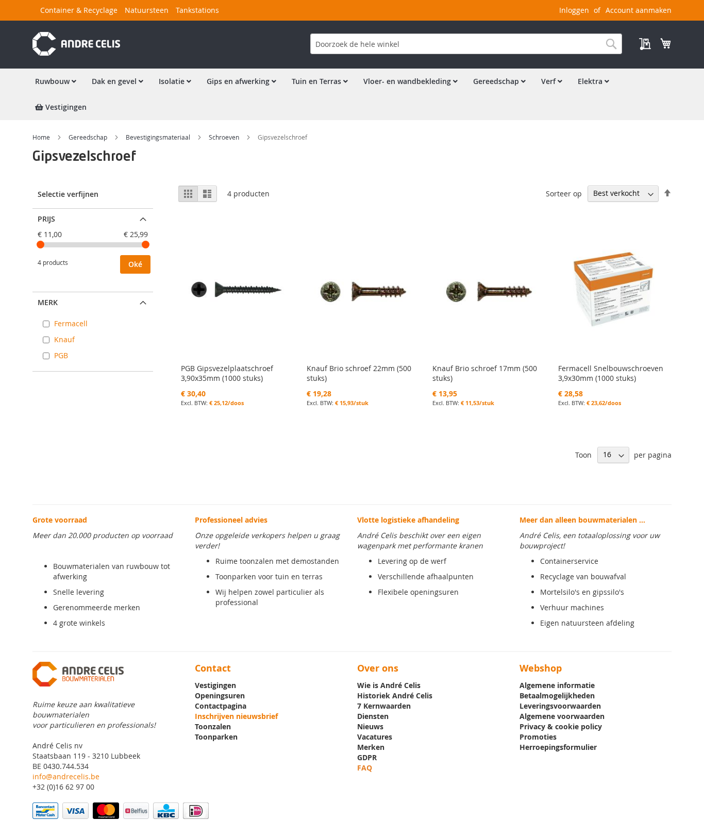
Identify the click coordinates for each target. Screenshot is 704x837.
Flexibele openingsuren (418, 592)
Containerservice (569, 561)
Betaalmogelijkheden (557, 695)
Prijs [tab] (46, 219)
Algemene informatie (557, 685)
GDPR (367, 757)
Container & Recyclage (79, 10)
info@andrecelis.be (65, 776)
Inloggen (574, 10)
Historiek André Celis (394, 695)
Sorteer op (564, 193)
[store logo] (76, 44)
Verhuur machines (572, 607)
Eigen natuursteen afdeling (587, 623)
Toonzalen (213, 726)
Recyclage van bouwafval (583, 576)
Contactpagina (220, 706)
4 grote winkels (79, 623)
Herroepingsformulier (558, 747)
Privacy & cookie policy (560, 726)
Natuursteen (147, 10)
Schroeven (225, 137)
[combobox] (466, 44)
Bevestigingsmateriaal (159, 137)
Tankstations (197, 10)
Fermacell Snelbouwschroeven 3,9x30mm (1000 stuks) (610, 373)
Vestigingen (215, 685)
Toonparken (216, 737)
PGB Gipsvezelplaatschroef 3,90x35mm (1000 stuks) (227, 373)
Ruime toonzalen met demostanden (277, 561)
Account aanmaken (639, 10)
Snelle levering (78, 592)
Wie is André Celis (389, 685)
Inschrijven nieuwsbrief (236, 716)
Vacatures (374, 737)
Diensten (373, 716)
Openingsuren (220, 695)
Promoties (538, 737)
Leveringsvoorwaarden (560, 706)
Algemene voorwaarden (562, 716)
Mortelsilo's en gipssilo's (582, 592)
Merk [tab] (48, 302)
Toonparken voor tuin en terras (269, 576)
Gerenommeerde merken (96, 607)
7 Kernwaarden (384, 706)
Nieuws (370, 726)
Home (42, 137)
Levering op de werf (412, 561)
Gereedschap (89, 137)
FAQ (364, 768)
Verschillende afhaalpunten (426, 576)
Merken (370, 747)
